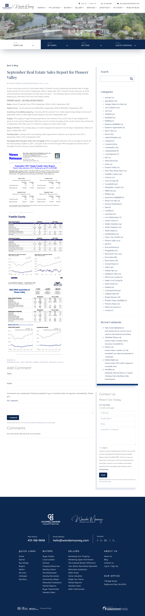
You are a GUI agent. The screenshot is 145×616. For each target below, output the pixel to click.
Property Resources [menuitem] (51, 566)
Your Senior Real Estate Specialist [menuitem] (82, 566)
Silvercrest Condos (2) (113, 277)
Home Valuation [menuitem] (75, 576)
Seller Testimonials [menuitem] (76, 589)
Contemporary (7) (112, 154)
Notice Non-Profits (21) (114, 237)
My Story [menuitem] (117, 8)
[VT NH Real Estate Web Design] (115, 608)
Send (103, 475)
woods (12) (109, 310)
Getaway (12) (110, 177)
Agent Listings (124, 45)
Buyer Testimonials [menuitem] (51, 589)
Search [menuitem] (41, 8)
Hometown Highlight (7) (114, 197)
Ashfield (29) (110, 114)
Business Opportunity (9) (115, 127)
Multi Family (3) (111, 230)
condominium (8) (112, 151)
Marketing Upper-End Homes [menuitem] (80, 559)
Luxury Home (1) (111, 220)
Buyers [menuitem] (67, 8)
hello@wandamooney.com (129, 3)
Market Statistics (40, 362)
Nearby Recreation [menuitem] (51, 576)
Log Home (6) (110, 214)
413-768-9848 (107, 3)
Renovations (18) (111, 260)
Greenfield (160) (111, 184)
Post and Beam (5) (112, 247)
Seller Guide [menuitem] (73, 573)
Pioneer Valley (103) (112, 240)
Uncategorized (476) (113, 290)
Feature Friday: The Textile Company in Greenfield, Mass (119, 364)
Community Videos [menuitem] (51, 579)
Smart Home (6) (111, 284)
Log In (84, 3)
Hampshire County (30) (114, 187)
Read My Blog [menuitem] (132, 8)
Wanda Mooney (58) (112, 297)
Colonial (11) (109, 141)
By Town (52, 45)
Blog (106, 559)
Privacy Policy (37, 422)
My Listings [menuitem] (54, 8)
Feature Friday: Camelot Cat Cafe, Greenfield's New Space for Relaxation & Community (119, 353)
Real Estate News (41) (113, 254)
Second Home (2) (111, 264)
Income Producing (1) (113, 204)
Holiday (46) (109, 194)
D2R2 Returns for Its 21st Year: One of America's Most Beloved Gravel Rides (118, 332)
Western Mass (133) (112, 304)
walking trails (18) (112, 294)
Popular (18, 45)
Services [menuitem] (91, 8)
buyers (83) (109, 134)
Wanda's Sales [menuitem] (49, 592)
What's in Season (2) (113, 307)
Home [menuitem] (21, 556)
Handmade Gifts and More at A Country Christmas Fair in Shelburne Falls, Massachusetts (119, 376)
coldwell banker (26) (113, 137)
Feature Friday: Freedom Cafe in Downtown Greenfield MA (116, 342)
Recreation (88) (111, 257)
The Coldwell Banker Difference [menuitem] (81, 563)
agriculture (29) (111, 101)
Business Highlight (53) (114, 124)
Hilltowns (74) (110, 191)
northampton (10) (112, 234)
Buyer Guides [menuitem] (48, 556)
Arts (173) (108, 111)
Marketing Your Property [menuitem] (79, 556)
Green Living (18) (111, 181)
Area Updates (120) (112, 107)
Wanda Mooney (15, 83)
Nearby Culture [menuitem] (49, 569)
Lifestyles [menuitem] (104, 8)
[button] (99, 33)
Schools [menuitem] (46, 563)
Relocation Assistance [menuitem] (52, 582)
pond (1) (108, 244)
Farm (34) (108, 164)
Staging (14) (109, 287)
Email (9, 383)
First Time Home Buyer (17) (116, 171)
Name (9, 373)
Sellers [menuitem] (78, 8)
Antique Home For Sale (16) (116, 104)
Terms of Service (47, 422)
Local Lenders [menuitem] (49, 559)
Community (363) (111, 147)
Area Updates (26, 362)
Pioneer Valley (13, 362)
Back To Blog (12, 65)
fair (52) (108, 157)
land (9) (108, 207)
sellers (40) (109, 267)
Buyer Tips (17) (110, 131)
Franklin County (56, 362)
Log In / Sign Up (111, 566)
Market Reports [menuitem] (49, 586)
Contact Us (109, 563)
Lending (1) (109, 210)
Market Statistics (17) (113, 227)
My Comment (12, 400)
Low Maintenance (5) (113, 217)
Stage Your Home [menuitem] (75, 579)
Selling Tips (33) (111, 270)
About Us (108, 556)
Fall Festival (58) (111, 161)
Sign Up (92, 3)
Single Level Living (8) (113, 280)
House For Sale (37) (112, 200)
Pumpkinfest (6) (111, 250)
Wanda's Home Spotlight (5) (116, 300)
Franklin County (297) (113, 174)
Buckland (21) (110, 117)
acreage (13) (109, 97)
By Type (85, 45)
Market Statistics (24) (113, 224)
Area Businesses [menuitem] (49, 573)
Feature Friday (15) (112, 167)
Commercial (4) (111, 144)
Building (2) (109, 121)
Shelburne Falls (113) (113, 274)
